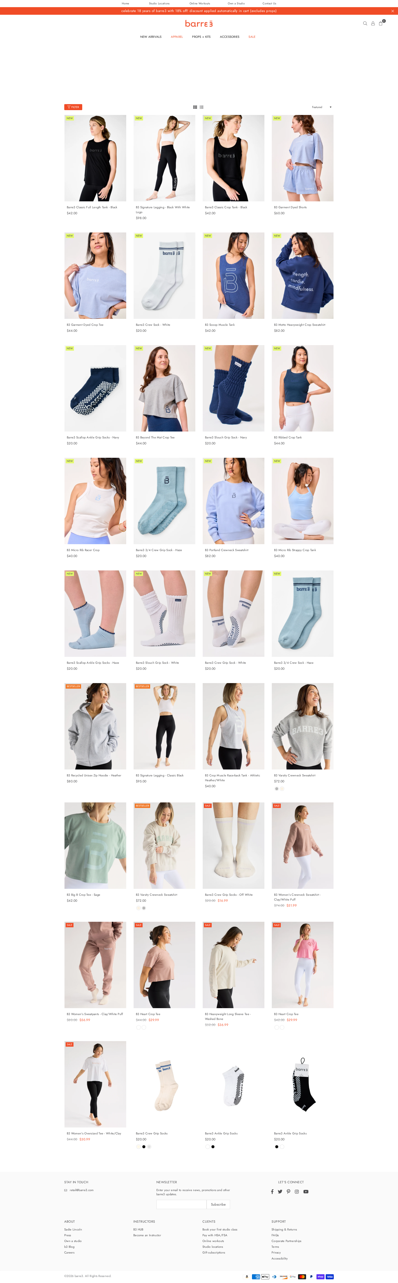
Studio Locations (159, 3)
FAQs (275, 1235)
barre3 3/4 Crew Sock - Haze (293, 663)
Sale (208, 805)
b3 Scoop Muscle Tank (220, 325)
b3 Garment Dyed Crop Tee (85, 325)
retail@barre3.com (82, 1190)
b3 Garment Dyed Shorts (290, 207)
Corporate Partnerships (286, 1241)
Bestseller (73, 686)
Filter (74, 107)
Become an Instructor (147, 1235)
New (70, 118)
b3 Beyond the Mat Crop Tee (155, 437)
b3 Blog (69, 1247)
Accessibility (280, 1258)
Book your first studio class (219, 1229)
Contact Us (269, 3)
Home (125, 3)
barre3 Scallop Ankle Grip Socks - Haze (93, 663)
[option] (199, 4)
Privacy (276, 1252)
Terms (275, 1247)
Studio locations (212, 1247)
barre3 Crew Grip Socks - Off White (229, 895)
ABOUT (69, 1221)
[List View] (201, 107)
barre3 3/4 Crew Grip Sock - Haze (159, 550)
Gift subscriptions (213, 1252)
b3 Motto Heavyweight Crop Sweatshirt (299, 325)
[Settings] (373, 23)
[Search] (365, 23)
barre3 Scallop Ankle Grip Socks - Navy (93, 437)
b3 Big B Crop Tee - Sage (83, 895)
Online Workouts (200, 3)
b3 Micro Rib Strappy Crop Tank (295, 550)
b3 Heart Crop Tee (148, 1014)
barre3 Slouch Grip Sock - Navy (226, 437)
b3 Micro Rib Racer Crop (83, 550)
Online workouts (213, 1241)
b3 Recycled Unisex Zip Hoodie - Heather (94, 775)
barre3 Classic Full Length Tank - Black (92, 207)
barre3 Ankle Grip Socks (221, 1133)
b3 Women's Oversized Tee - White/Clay (94, 1133)
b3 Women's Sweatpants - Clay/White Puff (95, 1014)
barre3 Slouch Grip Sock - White (157, 663)
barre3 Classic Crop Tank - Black (226, 207)
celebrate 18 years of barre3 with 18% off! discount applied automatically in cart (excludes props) (199, 10)
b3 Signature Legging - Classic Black (160, 775)
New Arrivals (151, 37)
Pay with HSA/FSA (215, 1235)
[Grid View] (195, 107)
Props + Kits (201, 37)
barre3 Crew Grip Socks (152, 1133)
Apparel (177, 37)
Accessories (230, 37)
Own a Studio (236, 3)
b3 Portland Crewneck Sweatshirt (226, 550)
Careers (69, 1252)
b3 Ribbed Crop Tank (288, 437)
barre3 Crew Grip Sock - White (225, 663)
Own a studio (73, 1241)
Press (67, 1235)
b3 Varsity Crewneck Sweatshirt (294, 775)
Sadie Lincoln (73, 1229)
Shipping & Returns (284, 1229)
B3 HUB (138, 1229)
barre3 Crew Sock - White (153, 325)
